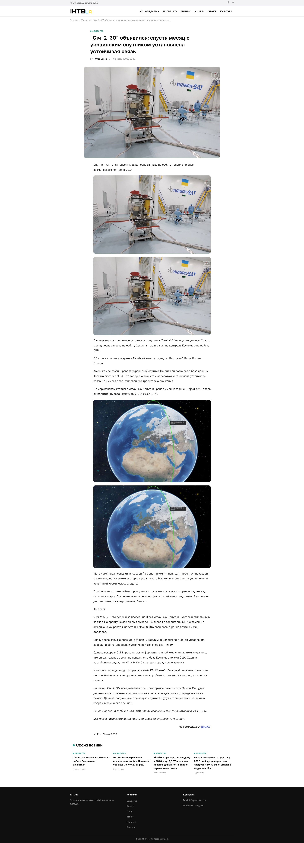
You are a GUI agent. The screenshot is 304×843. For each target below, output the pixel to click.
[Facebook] (228, 3)
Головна (74, 20)
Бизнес (185, 11)
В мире (198, 11)
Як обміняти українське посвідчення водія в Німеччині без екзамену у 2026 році (131, 761)
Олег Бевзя (101, 59)
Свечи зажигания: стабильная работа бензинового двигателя (91, 761)
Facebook (188, 805)
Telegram (198, 805)
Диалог (206, 726)
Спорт (212, 11)
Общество (152, 11)
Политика (169, 11)
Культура (226, 11)
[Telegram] (233, 3)
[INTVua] (81, 11)
